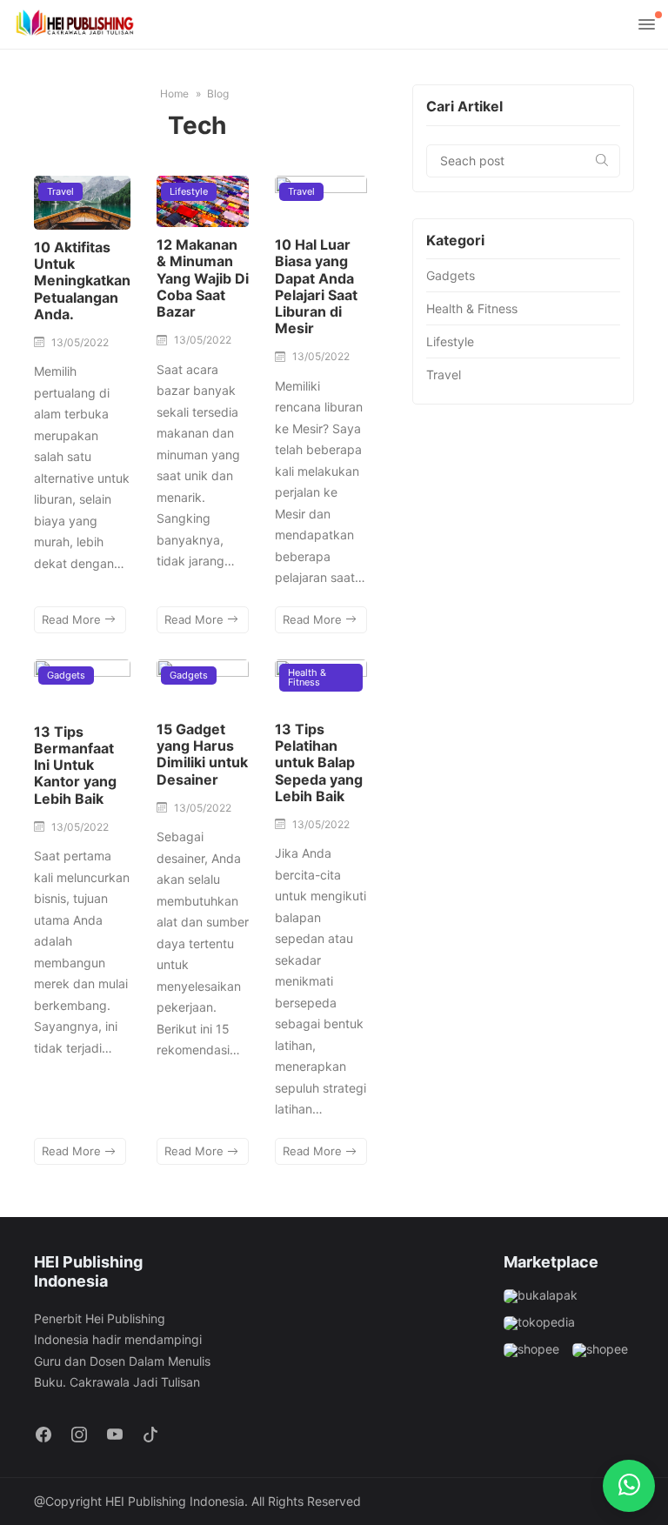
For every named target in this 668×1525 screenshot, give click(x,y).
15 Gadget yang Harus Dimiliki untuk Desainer (202, 754)
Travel (60, 191)
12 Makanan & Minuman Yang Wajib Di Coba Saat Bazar (203, 278)
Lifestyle (189, 191)
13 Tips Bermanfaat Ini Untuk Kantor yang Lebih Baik (75, 765)
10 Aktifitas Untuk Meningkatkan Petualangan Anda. (82, 280)
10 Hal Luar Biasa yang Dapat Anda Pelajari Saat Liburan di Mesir (316, 286)
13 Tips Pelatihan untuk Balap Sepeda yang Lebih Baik (319, 762)
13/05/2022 (80, 342)
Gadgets (66, 675)
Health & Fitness (307, 677)
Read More (73, 619)
